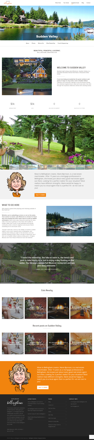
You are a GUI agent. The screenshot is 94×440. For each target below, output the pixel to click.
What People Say (50, 43)
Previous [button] (3, 263)
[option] (47, 140)
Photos (33, 43)
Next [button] (91, 263)
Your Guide (66, 3)
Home (49, 411)
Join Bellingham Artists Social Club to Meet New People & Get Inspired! (36, 409)
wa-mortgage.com (75, 406)
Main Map (50, 415)
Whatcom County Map (53, 421)
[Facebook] (85, 438)
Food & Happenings (63, 43)
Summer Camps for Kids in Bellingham (36, 413)
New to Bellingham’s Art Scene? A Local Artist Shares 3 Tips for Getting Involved (36, 403)
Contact (88, 3)
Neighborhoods (75, 3)
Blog (83, 3)
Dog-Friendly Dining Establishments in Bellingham (36, 418)
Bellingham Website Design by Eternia (37, 438)
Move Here (58, 3)
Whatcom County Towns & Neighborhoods (54, 425)
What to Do (41, 43)
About (27, 43)
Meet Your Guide (52, 418)
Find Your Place (51, 408)
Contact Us (50, 405)
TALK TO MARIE (40, 195)
